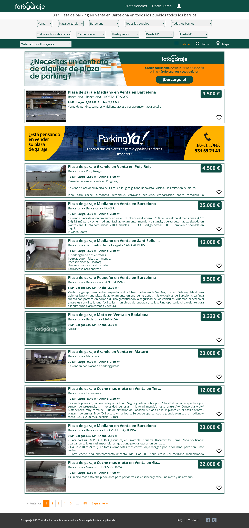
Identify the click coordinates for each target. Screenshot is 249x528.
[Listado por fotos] (198, 43)
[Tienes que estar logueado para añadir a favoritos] (219, 117)
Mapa (225, 44)
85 (85, 503)
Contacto (193, 520)
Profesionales (136, 6)
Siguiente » (99, 503)
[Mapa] (217, 43)
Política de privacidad (104, 520)
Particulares (162, 6)
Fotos (205, 44)
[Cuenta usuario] (177, 5)
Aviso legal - (86, 520)
